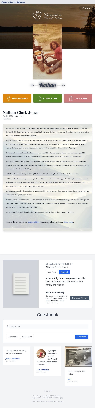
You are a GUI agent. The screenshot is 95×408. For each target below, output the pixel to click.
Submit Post (81, 337)
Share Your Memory (79, 298)
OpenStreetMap (50, 401)
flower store (68, 221)
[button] (78, 356)
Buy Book (64, 272)
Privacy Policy (41, 398)
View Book (52, 272)
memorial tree (33, 221)
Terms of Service (53, 398)
